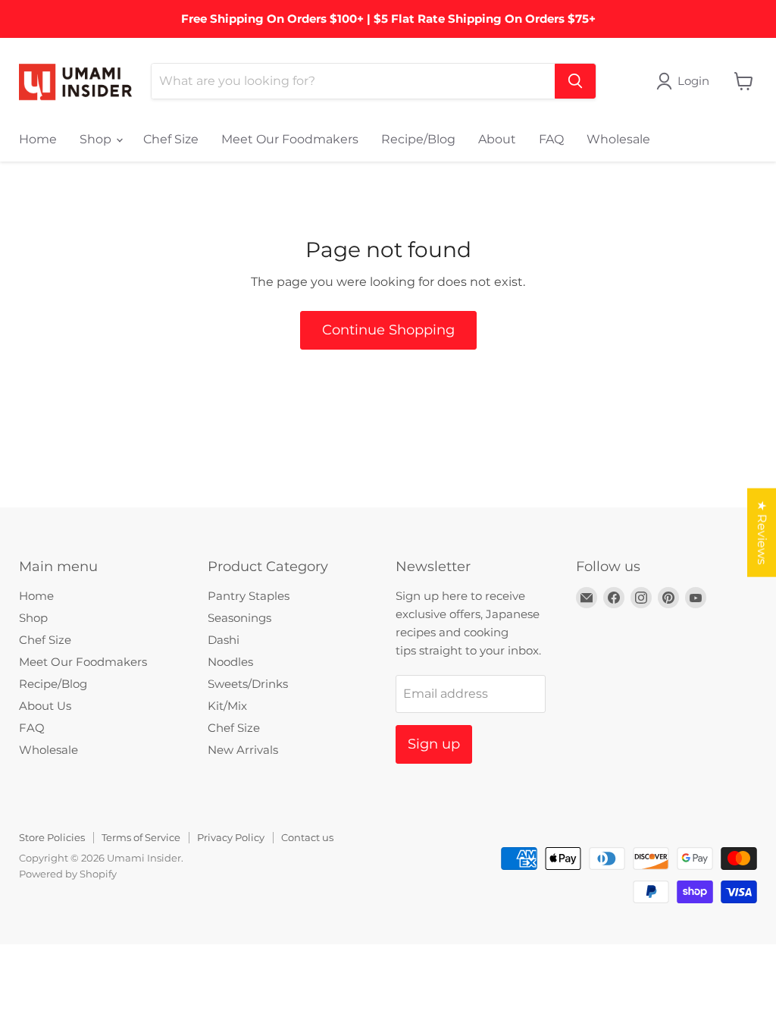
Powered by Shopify (68, 874)
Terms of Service (141, 837)
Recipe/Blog (418, 139)
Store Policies (52, 837)
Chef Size (171, 139)
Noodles (230, 662)
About (497, 139)
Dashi (223, 640)
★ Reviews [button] (762, 533)
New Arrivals (243, 749)
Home (38, 139)
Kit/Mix (227, 706)
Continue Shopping (388, 330)
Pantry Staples (248, 596)
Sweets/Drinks (248, 684)
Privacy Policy (230, 837)
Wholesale (618, 139)
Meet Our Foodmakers (289, 139)
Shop (97, 139)
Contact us (307, 837)
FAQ (551, 139)
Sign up (434, 744)
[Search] (575, 81)
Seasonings (239, 618)
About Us (45, 706)
